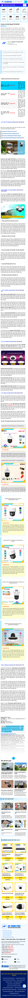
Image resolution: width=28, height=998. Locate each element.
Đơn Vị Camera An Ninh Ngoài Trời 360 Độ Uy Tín (13, 71)
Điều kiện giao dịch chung (8, 937)
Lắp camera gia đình (18, 982)
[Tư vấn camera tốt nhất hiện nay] (26, 14)
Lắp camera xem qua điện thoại (13, 983)
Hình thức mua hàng (7, 930)
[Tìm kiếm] (25, 2)
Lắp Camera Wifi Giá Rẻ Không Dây (9, 989)
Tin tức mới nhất (8, 799)
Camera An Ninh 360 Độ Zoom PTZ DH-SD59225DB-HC (12, 460)
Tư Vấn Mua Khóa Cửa (14, 993)
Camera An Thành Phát (17, 41)
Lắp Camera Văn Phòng (8, 987)
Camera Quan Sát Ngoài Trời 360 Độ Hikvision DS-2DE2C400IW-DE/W (13, 582)
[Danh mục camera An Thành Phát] (24, 5)
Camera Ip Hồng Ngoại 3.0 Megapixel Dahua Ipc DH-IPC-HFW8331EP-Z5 (7, 914)
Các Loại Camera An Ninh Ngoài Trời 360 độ (12, 55)
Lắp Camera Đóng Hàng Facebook (5, 813)
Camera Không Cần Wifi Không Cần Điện (21, 830)
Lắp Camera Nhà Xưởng (19, 987)
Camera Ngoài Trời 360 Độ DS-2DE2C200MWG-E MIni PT (13, 541)
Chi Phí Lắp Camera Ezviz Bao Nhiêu (7, 830)
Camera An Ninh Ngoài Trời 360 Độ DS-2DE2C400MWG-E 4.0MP (13, 499)
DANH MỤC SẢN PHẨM (9, 5)
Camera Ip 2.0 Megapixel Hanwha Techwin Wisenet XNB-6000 (20, 914)
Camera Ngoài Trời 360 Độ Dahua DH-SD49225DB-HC (12, 425)
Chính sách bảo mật (7, 935)
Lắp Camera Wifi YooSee (8, 991)
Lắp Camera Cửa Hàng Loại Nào (14, 985)
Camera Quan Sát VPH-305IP (7, 893)
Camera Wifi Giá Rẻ (22, 989)
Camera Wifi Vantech (8, 731)
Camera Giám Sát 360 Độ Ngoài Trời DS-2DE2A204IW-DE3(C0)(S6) (13, 624)
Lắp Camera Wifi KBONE (19, 991)
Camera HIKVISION (21, 980)
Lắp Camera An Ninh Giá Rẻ (7, 790)
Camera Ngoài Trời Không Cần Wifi (20, 813)
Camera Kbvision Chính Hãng (9, 980)
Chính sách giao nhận (7, 932)
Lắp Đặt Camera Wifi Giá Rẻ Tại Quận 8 (13, 726)
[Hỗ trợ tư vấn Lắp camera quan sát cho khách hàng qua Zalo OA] (24, 986)
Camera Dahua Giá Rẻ (20, 978)
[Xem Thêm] (13, 757)
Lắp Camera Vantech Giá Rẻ (8, 978)
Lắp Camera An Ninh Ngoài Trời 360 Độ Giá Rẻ (12, 58)
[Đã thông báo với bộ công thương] (5, 966)
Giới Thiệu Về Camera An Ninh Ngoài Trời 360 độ (13, 52)
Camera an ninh (9, 982)
